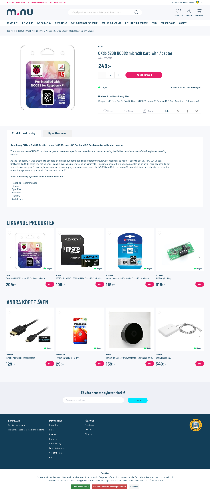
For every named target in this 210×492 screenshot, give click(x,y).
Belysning (27, 23)
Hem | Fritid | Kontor (136, 23)
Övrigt (183, 23)
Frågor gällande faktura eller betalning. (26, 429)
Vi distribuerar (55, 452)
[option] (47, 77)
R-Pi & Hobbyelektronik (84, 23)
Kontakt (53, 434)
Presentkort (167, 23)
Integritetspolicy (57, 448)
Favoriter (178, 15)
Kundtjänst (188, 3)
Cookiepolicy (55, 443)
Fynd (154, 23)
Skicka (137, 400)
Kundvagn (199, 15)
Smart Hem (12, 23)
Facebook (89, 425)
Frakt (51, 429)
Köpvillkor (177, 3)
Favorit (110, 111)
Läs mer (134, 486)
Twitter (88, 429)
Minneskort (50, 30)
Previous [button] (11, 257)
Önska (150, 111)
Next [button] (199, 257)
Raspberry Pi (39, 30)
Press (52, 457)
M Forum (88, 434)
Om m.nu (53, 439)
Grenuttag (61, 23)
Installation (44, 23)
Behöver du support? (18, 425)
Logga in (188, 15)
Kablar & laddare (111, 23)
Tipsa (130, 111)
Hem (8, 30)
